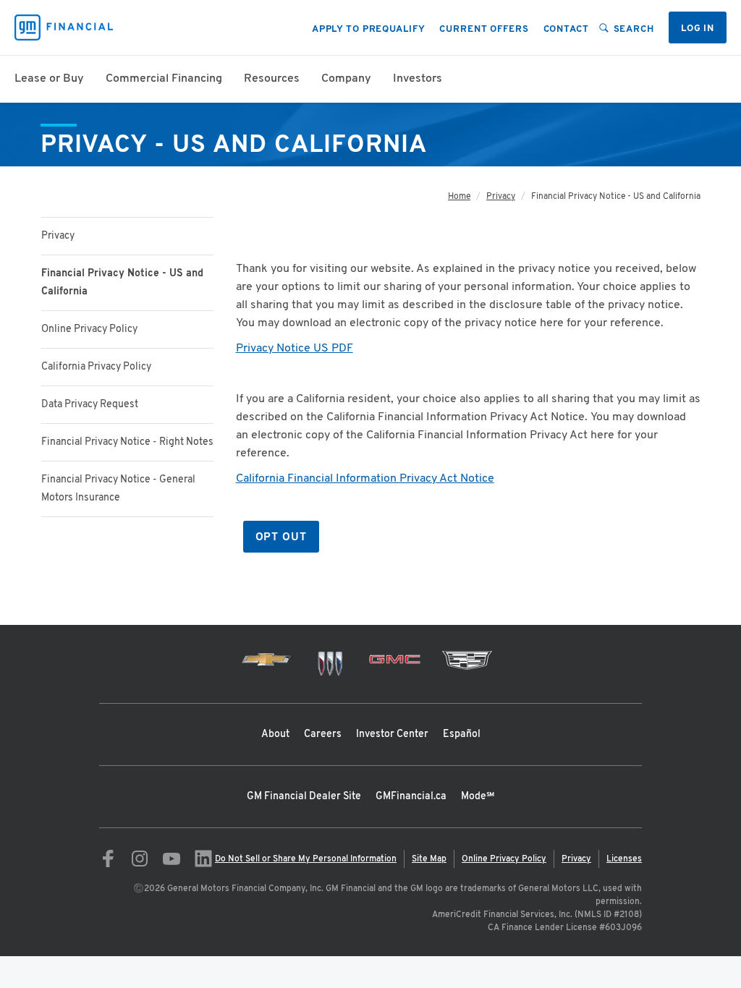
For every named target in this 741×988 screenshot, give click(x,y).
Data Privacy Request (89, 405)
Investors (417, 79)
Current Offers (483, 29)
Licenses (624, 859)
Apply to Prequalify (368, 29)
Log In (697, 29)
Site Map (429, 859)
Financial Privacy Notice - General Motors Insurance (118, 489)
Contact (566, 29)
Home (459, 197)
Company (346, 79)
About (275, 734)
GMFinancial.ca (411, 797)
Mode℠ (477, 797)
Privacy (58, 236)
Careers (323, 734)
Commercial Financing (164, 79)
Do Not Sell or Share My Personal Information (306, 859)
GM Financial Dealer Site (304, 797)
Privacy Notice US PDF (294, 348)
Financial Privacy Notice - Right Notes (127, 442)
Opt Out (281, 538)
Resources (272, 79)
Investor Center (392, 734)
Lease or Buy (49, 79)
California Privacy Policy (96, 367)
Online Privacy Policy (89, 329)
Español (461, 734)
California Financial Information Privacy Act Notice (365, 479)
